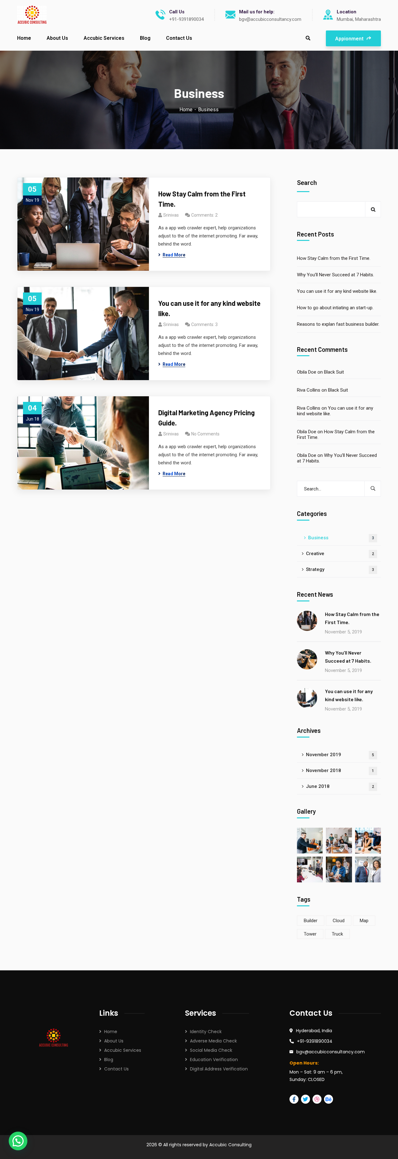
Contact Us (116, 1069)
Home (185, 110)
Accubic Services (122, 1050)
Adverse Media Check (213, 1041)
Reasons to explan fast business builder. (338, 324)
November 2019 (340, 754)
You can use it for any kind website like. (209, 308)
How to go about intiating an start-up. (335, 307)
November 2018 (340, 770)
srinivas (171, 215)
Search (307, 182)
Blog (108, 1059)
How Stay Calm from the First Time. (202, 199)
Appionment (350, 39)
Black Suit (334, 372)
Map (364, 920)
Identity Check (206, 1031)
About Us (113, 1041)
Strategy (340, 569)
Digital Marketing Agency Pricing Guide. (206, 417)
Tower (310, 934)
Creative (340, 553)
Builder (310, 920)
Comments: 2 (204, 215)
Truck (337, 934)
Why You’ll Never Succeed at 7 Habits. (335, 275)
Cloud (339, 920)
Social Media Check (211, 1050)
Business (341, 537)
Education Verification (214, 1059)
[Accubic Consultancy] (32, 15)
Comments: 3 (204, 324)
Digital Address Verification (219, 1069)
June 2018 (340, 786)
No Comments (205, 433)
